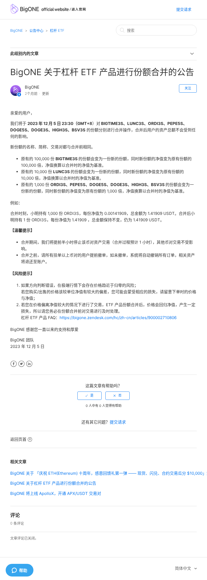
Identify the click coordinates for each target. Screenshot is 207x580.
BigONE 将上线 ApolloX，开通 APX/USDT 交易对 (55, 493)
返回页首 (18, 439)
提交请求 (183, 9)
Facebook (13, 364)
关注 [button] (188, 88)
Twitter (21, 364)
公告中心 (36, 30)
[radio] (89, 396)
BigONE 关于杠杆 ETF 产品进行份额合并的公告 (53, 483)
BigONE (16, 30)
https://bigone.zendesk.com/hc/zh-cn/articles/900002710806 (118, 317)
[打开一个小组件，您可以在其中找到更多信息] (19, 570)
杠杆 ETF (57, 30)
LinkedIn (29, 364)
